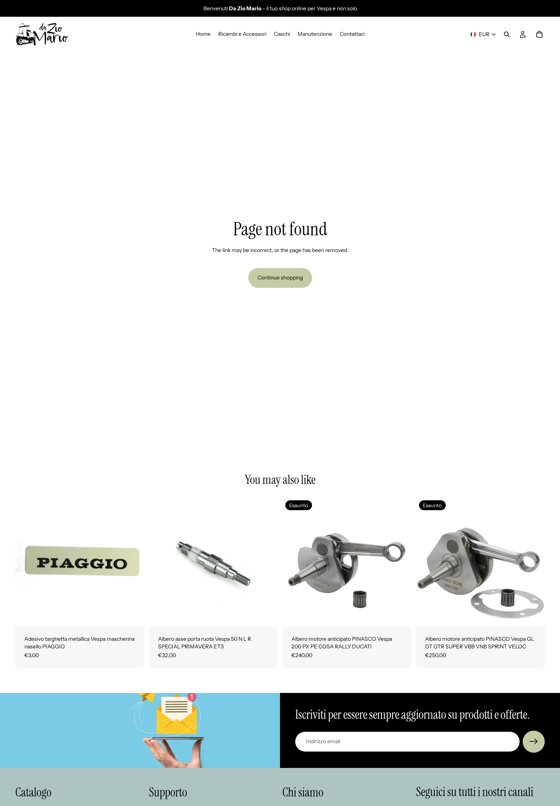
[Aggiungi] (132, 614)
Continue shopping (280, 277)
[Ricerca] (506, 34)
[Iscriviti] (534, 742)
